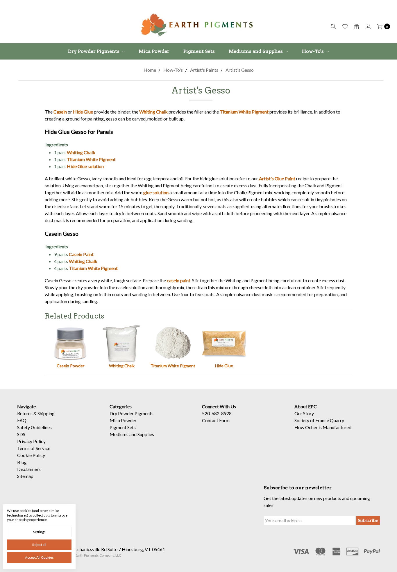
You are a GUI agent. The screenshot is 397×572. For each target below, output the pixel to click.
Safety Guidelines (34, 427)
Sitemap (25, 476)
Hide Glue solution (85, 166)
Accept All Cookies (39, 557)
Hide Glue (83, 111)
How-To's (313, 51)
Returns (25, 413)
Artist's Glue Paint (277, 178)
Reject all (39, 544)
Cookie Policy (31, 455)
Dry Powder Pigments (94, 51)
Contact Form (216, 420)
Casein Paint (81, 254)
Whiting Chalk (153, 111)
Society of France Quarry (319, 420)
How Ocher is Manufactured (322, 427)
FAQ (21, 420)
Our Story (304, 413)
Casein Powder (70, 365)
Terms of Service (33, 448)
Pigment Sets (199, 51)
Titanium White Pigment (244, 111)
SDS (21, 434)
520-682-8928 (217, 413)
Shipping (46, 413)
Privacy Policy (31, 441)
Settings (39, 532)
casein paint (178, 280)
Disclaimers (29, 469)
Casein (60, 111)
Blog (22, 462)
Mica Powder (154, 51)
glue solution (156, 192)
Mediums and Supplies (256, 51)
